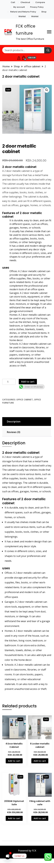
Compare (40, 2)
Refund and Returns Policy (23, 11)
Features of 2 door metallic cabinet (22, 215)
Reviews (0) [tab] (13, 432)
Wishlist (22, 16)
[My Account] (18, 57)
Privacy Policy (37, 7)
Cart (13, 2)
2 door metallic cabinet (19, 167)
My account (19, 7)
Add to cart (27, 381)
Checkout (25, 2)
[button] (46, 90)
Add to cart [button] (14, 760)
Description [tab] (13, 421)
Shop (43, 11)
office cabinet (24, 399)
